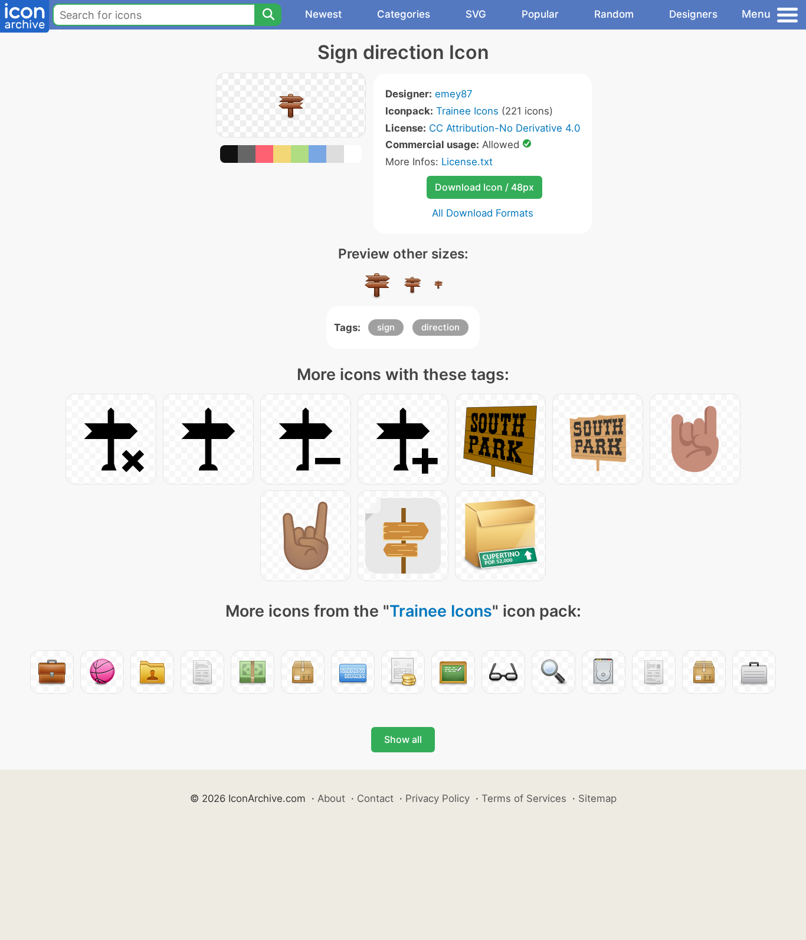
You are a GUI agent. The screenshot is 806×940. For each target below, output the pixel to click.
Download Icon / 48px (484, 187)
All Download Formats (482, 213)
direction (440, 327)
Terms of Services (523, 798)
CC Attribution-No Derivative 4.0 (504, 128)
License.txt (467, 162)
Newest (323, 14)
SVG (476, 14)
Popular (540, 14)
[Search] (267, 15)
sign (386, 327)
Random (614, 14)
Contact (375, 798)
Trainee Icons (467, 111)
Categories (403, 14)
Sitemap (597, 798)
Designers (693, 14)
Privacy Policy (437, 798)
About (331, 798)
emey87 (454, 94)
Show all (403, 739)
